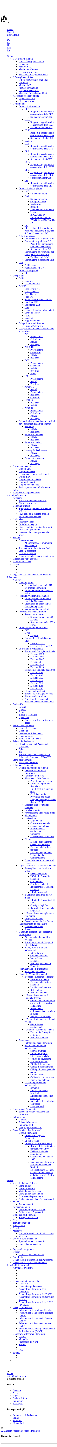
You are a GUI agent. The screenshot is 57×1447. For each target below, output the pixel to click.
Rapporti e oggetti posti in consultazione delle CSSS (42, 134)
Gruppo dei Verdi (27, 482)
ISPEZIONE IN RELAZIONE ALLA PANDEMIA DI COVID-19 (42, 219)
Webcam (23, 1236)
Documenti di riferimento (42, 209)
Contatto (11, 32)
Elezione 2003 (37, 656)
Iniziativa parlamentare (40, 963)
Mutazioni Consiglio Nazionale (33, 74)
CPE (27, 109)
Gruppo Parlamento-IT (35, 326)
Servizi (10, 1180)
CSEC (28, 162)
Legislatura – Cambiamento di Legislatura (32, 574)
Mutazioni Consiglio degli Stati (33, 93)
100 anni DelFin (32, 283)
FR (8, 42)
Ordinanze (35, 834)
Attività (33, 342)
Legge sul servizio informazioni (39, 310)
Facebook (17, 1431)
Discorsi (16, 1252)
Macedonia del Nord (28, 1342)
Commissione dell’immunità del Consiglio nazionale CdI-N (39, 253)
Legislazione (30, 818)
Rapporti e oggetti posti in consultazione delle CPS (42, 173)
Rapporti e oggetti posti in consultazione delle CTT (42, 147)
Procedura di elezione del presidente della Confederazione (39, 700)
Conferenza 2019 (32, 305)
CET (27, 151)
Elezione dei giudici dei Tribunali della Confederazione (41, 855)
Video (33, 373)
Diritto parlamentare (28, 1133)
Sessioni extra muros (34, 614)
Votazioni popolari (21, 1207)
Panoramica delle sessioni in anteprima (36, 556)
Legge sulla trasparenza (23, 1249)
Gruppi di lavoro (38, 201)
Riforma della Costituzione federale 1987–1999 (42, 1147)
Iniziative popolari (38, 992)
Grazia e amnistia (32, 810)
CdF (27, 191)
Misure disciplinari (39, 1061)
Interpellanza (36, 958)
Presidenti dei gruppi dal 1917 (38, 585)
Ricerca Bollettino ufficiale (25, 558)
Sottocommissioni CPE (41, 117)
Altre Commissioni (27, 236)
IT (8, 45)
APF (27, 334)
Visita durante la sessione (30, 1191)
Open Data (24, 717)
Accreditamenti (26, 1204)
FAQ (21, 1350)
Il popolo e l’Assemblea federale (39, 976)
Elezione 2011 (37, 662)
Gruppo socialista (27, 471)
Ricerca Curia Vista (22, 561)
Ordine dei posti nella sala (42, 1077)
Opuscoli (23, 1119)
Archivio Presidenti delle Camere (34, 596)
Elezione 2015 (37, 664)
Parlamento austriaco (34, 458)
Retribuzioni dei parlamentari (26, 492)
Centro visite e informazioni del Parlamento (33, 1260)
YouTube (26, 1431)
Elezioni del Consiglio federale (39, 693)
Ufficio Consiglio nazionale (31, 61)
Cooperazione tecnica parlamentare (29, 1334)
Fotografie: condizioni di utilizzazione (36, 1233)
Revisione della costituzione (37, 829)
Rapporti (34, 207)
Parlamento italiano (33, 442)
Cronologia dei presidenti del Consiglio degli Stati (38, 605)
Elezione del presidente (35, 691)
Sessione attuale (26, 540)
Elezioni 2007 (36, 683)
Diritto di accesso (32, 312)
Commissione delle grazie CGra (39, 238)
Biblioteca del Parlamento (25, 1215)
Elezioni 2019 (36, 672)
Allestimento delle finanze (37, 778)
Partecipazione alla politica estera (40, 812)
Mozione (34, 961)
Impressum (18, 1401)
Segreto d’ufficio (38, 1051)
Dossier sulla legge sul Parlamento (35, 1136)
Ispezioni (29, 318)
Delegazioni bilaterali (22, 1307)
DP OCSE (29, 400)
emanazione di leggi (39, 826)
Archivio (17, 580)
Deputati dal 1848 (27, 98)
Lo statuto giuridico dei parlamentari (35, 1083)
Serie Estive (18, 1257)
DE (8, 40)
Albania (22, 1336)
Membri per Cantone (28, 69)
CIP (26, 180)
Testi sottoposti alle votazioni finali (35, 548)
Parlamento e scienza (28, 762)
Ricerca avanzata (26, 101)
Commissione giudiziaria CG (38, 241)
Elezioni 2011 (36, 685)
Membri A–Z (25, 66)
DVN (27, 633)
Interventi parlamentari (40, 1016)
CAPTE (28, 140)
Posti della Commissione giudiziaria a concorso (41, 245)
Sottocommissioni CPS (41, 178)
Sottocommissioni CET (41, 159)
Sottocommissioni (38, 193)
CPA (21, 262)
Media (16, 1201)
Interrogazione (37, 953)
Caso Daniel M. (32, 291)
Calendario (35, 339)
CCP (27, 630)
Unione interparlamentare (30, 1286)
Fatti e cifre (18, 704)
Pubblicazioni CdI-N (40, 257)
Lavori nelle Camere (34, 926)
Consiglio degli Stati (39, 905)
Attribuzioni (36, 204)
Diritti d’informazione (40, 1064)
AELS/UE (29, 347)
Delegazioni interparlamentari (26, 1281)
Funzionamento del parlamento (33, 924)
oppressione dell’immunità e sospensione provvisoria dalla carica (42, 1003)
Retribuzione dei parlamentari (38, 1043)
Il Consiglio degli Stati (23, 77)
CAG (27, 119)
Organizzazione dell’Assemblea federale (37, 865)
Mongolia (23, 1339)
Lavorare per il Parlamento (31, 733)
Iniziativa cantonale (39, 1037)
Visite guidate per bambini (31, 1193)
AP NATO (29, 387)
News (15, 1220)
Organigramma (26, 736)
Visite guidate (25, 1185)
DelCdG (23, 286)
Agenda (16, 1395)
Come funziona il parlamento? (27, 1130)
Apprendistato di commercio (32, 1241)
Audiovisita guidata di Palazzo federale (37, 1199)
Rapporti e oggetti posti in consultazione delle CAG (42, 123)
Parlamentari (24, 1040)
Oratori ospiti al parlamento (31, 1254)
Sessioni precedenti (27, 551)
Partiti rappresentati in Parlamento (34, 487)
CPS (27, 170)
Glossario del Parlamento (24, 1109)
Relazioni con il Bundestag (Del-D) (35, 1310)
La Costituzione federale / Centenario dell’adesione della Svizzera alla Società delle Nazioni (42, 1174)
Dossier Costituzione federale (38, 1143)
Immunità (34, 1088)
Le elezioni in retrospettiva (31, 648)
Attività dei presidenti (23, 1268)
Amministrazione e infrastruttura (33, 969)
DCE (27, 360)
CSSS (27, 130)
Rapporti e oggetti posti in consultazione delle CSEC (42, 165)
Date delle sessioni (27, 553)
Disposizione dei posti (29, 72)
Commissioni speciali (28, 270)
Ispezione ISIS (31, 302)
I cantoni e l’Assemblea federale (39, 1029)
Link (27, 307)
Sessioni (16, 537)
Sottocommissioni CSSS (41, 138)
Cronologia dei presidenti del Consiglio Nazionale (38, 599)
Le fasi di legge (32, 1141)
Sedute (22, 712)
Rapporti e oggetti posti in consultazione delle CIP (42, 184)
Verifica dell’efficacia (34, 775)
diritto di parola (37, 1074)
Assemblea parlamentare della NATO (36, 1302)
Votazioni (17, 498)
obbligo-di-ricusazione (40, 1059)
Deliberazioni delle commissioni (39, 1152)
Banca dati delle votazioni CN (32, 500)
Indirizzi (16, 490)
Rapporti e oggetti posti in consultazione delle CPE (42, 113)
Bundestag (29, 426)
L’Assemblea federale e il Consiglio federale (36, 996)
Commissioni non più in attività (33, 627)
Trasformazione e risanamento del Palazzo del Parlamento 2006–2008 (35, 755)
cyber (27, 315)
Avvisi (16, 1228)
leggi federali (36, 820)
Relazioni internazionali (18, 1265)
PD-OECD (24, 1305)
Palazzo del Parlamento (23, 741)
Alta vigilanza (31, 815)
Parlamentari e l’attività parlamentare (35, 1046)
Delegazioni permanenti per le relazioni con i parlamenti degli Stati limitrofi (37, 422)
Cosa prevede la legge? (41, 646)
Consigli (22, 707)
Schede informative (28, 1122)
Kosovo (22, 1344)
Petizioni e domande (39, 979)
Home (10, 1373)
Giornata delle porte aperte (31, 1196)
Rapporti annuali (32, 320)
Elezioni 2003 (36, 680)
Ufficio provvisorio (39, 892)
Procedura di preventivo (41, 781)
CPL (27, 273)
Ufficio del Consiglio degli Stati (33, 80)
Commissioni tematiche (29, 106)
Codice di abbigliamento (41, 1066)
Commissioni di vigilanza (30, 188)
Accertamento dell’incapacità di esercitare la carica (42, 1011)
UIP (26, 376)
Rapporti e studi (26, 1125)
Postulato (34, 966)
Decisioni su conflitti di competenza (35, 771)
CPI (26, 225)
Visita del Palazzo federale (25, 1183)
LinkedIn (8, 1431)
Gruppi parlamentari (22, 466)
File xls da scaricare (28, 503)
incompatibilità (37, 1106)
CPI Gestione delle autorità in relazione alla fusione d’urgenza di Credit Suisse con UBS (39, 231)
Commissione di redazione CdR (39, 260)
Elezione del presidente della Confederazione (41, 843)
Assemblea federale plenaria (26, 96)
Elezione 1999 (37, 654)
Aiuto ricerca (19, 1225)
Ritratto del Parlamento (23, 765)
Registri (16, 1352)
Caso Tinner (30, 294)
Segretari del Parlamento (30, 738)
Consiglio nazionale (39, 884)
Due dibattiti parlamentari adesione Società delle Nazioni (42, 1164)
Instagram (35, 1431)
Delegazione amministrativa (31, 323)
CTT (27, 143)
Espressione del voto (39, 1080)
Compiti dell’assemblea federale (33, 767)
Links (33, 212)
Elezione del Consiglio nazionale (40, 651)
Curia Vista (18, 519)
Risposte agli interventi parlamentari (35, 527)
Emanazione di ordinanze (42, 836)
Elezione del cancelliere (35, 696)
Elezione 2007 (37, 659)
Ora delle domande (39, 955)
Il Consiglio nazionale (23, 58)
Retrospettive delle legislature (32, 611)
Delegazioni (18, 275)
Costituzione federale (40, 823)
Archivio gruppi (26, 582)
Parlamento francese (34, 434)
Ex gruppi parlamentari (35, 588)
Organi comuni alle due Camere (39, 921)
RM (9, 47)
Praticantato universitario (30, 1244)
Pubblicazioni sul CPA (35, 267)
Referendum (36, 990)
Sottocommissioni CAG (41, 127)
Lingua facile (13, 35)
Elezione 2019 (37, 667)
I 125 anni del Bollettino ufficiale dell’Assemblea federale (34, 515)
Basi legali (35, 344)
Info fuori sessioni (27, 1188)
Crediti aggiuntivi (38, 794)
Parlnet (10, 29)
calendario (35, 397)
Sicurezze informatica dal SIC (38, 299)
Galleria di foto (20, 1398)
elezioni (16, 564)
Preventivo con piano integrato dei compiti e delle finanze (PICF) (43, 799)
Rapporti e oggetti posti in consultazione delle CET (42, 155)
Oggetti (22, 709)
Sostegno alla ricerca (28, 1217)
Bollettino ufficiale (21, 506)
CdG (27, 196)
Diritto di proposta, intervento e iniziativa (40, 1054)
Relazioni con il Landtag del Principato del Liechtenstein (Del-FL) (37, 1330)
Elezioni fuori (36, 675)
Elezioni (28, 839)
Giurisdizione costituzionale (36, 1025)
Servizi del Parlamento (23, 725)
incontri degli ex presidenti (37, 609)
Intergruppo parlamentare (30, 1127)
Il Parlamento (13, 577)
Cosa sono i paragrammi (30, 529)
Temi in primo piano (22, 1223)
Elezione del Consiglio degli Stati (40, 670)
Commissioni (19, 103)
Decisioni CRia (37, 643)
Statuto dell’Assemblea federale (33, 974)
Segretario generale (27, 728)
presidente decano (38, 873)
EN (8, 50)
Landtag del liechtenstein (36, 450)
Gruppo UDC (25, 469)
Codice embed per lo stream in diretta (30, 1262)
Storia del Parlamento (23, 760)
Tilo (20, 752)
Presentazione (36, 336)
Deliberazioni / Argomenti (31, 1212)
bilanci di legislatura (28, 715)
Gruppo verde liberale (29, 484)
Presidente (23, 64)
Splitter (22, 749)
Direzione (23, 730)
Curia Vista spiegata (28, 524)
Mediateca (17, 1230)
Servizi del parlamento (35, 971)
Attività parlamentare (16, 495)
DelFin (22, 278)
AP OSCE (29, 408)
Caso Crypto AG (32, 289)
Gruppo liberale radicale (30, 479)
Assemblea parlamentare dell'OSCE (35, 1294)
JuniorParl (17, 1420)
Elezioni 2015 (36, 688)
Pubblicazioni (31, 265)
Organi (10, 56)
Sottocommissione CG (40, 249)
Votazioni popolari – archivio (32, 1209)
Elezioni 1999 (36, 678)
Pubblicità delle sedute (40, 987)
